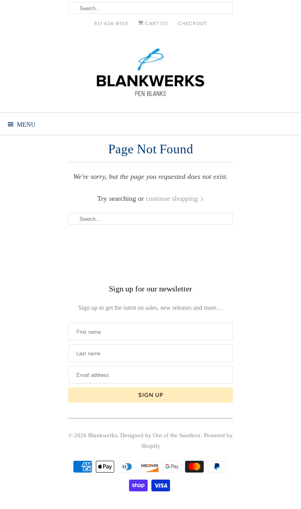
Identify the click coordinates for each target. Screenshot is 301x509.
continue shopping (173, 198)
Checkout (192, 23)
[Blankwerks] (150, 74)
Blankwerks (102, 435)
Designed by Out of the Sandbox (160, 435)
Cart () (155, 23)
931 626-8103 (111, 23)
